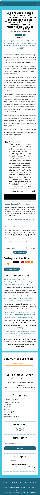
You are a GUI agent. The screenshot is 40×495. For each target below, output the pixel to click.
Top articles (32, 487)
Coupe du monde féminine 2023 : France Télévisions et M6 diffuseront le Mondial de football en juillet (20, 204)
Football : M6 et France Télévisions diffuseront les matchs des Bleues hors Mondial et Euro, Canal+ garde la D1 (20, 227)
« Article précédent (10, 248)
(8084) (11, 400)
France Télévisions (22, 32)
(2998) (7, 409)
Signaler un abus (19, 490)
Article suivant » (31, 248)
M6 (29, 32)
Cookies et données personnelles (13, 492)
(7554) (12, 402)
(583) (11, 416)
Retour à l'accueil (20, 252)
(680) (7, 414)
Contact (11, 490)
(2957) (9, 412)
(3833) (7, 407)
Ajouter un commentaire (19, 363)
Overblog (34, 482)
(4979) (7, 404)
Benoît (18, 387)
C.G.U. (28, 490)
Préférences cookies (30, 492)
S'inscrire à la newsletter (12, 269)
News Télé (13, 32)
